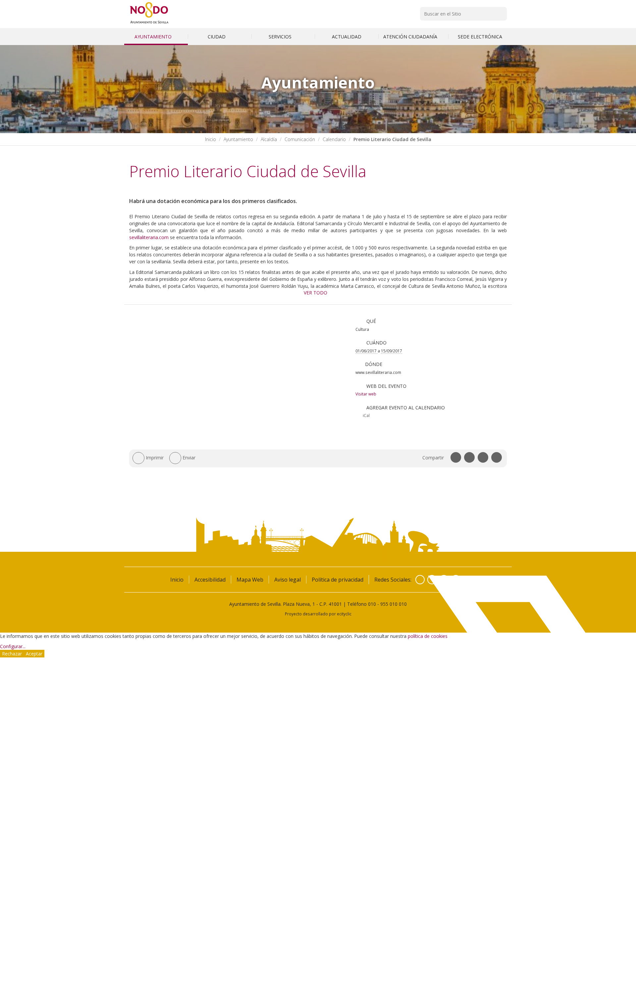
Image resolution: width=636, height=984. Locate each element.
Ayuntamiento (153, 36)
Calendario (334, 139)
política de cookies (428, 636)
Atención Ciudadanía (411, 36)
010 (372, 604)
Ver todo (315, 292)
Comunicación (300, 139)
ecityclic (344, 613)
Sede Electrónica (480, 36)
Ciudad (217, 36)
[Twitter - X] (432, 579)
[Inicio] (149, 23)
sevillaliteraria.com (149, 237)
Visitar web (365, 393)
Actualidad (346, 36)
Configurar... (13, 646)
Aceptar (34, 653)
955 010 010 (393, 604)
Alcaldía (269, 139)
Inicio (210, 139)
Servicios (281, 36)
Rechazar (12, 653)
